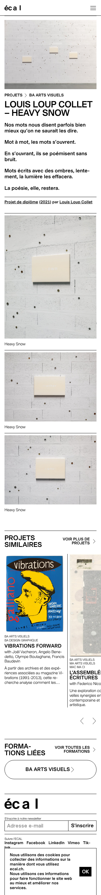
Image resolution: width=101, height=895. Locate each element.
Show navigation (93, 7)
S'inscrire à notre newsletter (22, 818)
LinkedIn (57, 843)
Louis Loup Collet (75, 202)
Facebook (36, 843)
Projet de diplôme (21, 202)
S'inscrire (82, 826)
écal (21, 804)
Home (12, 7)
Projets (13, 95)
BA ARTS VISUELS (46, 95)
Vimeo (74, 843)
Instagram (13, 843)
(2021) (45, 202)
